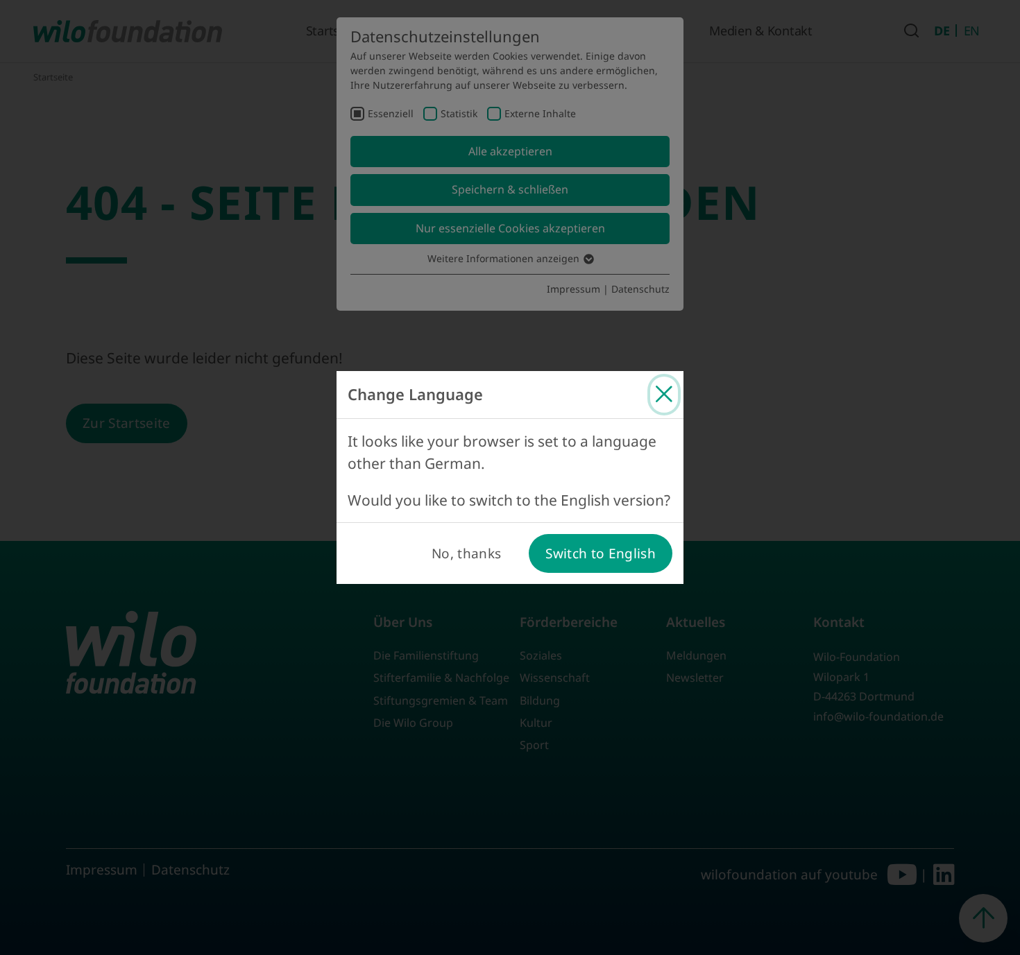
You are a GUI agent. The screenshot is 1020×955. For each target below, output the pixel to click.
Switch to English (600, 553)
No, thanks (466, 553)
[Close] (664, 395)
